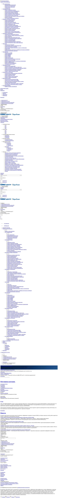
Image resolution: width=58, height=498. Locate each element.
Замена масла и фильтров (10, 6)
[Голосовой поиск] (1, 178)
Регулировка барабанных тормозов (12, 18)
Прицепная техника (4, 460)
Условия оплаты (3, 478)
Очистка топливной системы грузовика (12, 70)
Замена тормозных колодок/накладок (12, 11)
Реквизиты (5, 95)
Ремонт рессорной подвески (10, 22)
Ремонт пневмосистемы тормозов (11, 13)
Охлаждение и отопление (8, 72)
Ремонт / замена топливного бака (11, 71)
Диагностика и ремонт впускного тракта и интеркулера (16, 47)
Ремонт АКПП (8, 56)
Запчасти (2, 173)
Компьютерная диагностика (10, 4)
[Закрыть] (1, 219)
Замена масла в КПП (9, 57)
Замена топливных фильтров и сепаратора (13, 69)
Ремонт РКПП (8, 55)
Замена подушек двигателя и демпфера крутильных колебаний (17, 49)
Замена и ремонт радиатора (10, 74)
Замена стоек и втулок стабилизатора (12, 31)
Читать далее (50, 491)
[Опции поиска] (1, 176)
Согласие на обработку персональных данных (9, 483)
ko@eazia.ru (2, 106)
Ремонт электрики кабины (10, 40)
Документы (5, 94)
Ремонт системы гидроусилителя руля (12, 28)
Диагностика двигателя (9, 44)
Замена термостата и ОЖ (10, 75)
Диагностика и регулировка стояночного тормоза (14, 16)
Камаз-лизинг (3, 397)
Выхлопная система (7, 78)
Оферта (1, 485)
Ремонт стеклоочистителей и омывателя (13, 41)
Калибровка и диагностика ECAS (11, 27)
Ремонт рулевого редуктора (10, 29)
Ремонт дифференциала (9, 62)
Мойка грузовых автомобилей (11, 86)
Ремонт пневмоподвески (10, 20)
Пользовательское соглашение (6, 484)
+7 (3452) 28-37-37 (4, 100)
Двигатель (5, 43)
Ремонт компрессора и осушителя (11, 15)
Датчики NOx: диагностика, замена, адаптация (14, 83)
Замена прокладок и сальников (11, 46)
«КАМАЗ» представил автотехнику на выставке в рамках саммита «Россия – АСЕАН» (17, 425)
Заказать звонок (3, 104)
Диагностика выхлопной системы (11, 79)
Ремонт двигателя (3, 467)
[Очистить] (21, 175)
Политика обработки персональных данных (9, 482)
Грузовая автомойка (7, 85)
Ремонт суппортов (8, 17)
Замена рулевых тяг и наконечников (12, 23)
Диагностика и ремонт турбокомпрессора (13, 45)
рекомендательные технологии (24, 487)
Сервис (1, 174)
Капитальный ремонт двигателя (11, 50)
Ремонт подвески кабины (10, 30)
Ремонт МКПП (8, 54)
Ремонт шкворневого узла (10, 24)
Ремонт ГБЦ (7, 48)
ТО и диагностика (6, 3)
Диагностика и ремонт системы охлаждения (13, 73)
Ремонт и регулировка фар (10, 39)
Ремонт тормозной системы (5, 465)
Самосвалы (2, 459)
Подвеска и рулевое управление (9, 19)
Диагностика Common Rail (10, 66)
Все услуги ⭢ (3, 468)
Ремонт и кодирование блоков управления (13, 38)
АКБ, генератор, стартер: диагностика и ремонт (14, 35)
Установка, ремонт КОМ (9, 64)
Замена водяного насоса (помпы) (11, 76)
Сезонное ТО (7, 7)
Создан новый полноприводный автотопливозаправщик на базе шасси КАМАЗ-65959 (17, 417)
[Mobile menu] (1, 197)
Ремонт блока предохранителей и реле (12, 37)
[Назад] (6, 230)
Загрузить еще (3, 433)
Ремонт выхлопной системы (10, 82)
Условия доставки (3, 479)
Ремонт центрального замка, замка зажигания (14, 42)
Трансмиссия (5, 51)
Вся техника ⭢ (3, 461)
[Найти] (4, 178)
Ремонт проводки (8, 36)
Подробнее (2, 369)
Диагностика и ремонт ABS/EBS (11, 12)
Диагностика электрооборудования (12, 34)
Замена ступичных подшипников (11, 25)
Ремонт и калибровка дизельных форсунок (13, 67)
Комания (2, 470)
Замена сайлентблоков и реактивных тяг (13, 26)
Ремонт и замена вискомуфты (10, 77)
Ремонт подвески (3, 466)
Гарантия (2, 480)
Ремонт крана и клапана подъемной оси (12, 32)
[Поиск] (1, 215)
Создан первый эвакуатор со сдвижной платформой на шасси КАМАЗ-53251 (15, 429)
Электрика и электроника (8, 33)
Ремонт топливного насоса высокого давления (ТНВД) (15, 68)
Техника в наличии (4, 393)
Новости (4, 93)
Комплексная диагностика (10, 5)
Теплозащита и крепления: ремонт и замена (13, 84)
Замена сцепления (8, 53)
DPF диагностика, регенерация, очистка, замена (14, 81)
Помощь (2, 476)
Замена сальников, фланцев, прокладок (12, 58)
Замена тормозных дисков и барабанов (12, 14)
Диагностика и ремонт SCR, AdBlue (12, 80)
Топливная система (6, 65)
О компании (5, 92)
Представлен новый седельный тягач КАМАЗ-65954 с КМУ (12, 421)
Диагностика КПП (8, 52)
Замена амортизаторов (9, 21)
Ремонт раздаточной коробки (10, 63)
